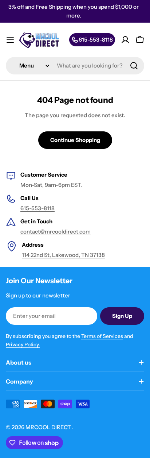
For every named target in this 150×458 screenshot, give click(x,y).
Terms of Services (102, 336)
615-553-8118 (37, 208)
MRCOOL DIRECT (48, 427)
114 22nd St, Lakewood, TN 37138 (63, 254)
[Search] (134, 65)
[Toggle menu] (10, 39)
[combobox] (75, 65)
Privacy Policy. (23, 344)
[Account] (125, 39)
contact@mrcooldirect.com (55, 231)
